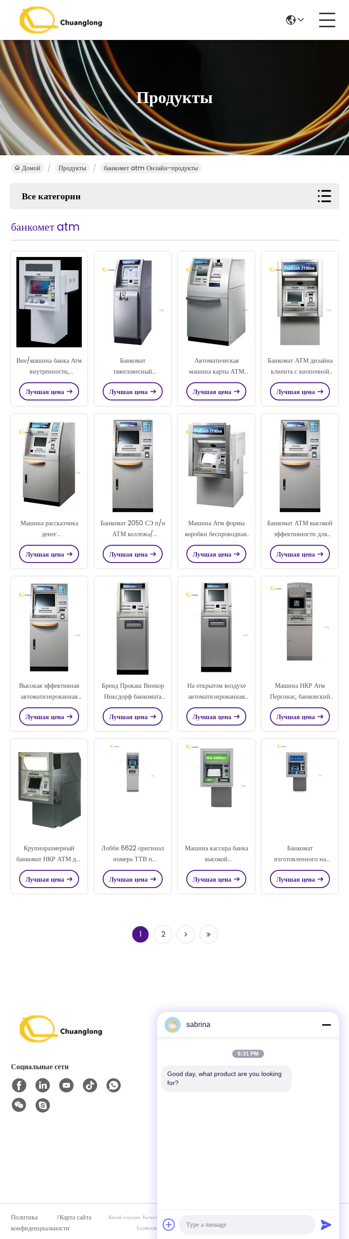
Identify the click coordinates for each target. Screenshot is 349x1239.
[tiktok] (90, 1085)
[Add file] (169, 1224)
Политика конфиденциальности (33, 1223)
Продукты (72, 168)
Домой (31, 168)
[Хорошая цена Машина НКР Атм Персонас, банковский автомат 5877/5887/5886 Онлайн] (300, 629)
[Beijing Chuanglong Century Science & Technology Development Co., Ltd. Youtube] (66, 1085)
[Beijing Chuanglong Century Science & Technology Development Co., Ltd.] (61, 20)
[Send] (326, 1224)
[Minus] (326, 1024)
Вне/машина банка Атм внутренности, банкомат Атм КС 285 (49, 371)
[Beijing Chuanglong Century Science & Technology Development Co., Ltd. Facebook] (19, 1085)
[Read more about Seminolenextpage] (186, 934)
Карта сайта (75, 1217)
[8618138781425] (113, 1085)
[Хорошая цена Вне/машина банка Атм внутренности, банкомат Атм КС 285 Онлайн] (49, 304)
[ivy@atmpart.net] (43, 1105)
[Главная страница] (61, 1040)
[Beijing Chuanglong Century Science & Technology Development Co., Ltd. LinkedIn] (43, 1085)
